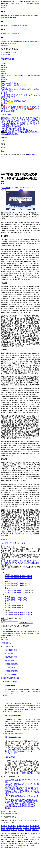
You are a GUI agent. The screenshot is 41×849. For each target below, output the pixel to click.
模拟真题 (17, 25)
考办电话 (4, 65)
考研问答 (30, 89)
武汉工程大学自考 (26, 122)
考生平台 (13, 17)
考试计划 (10, 83)
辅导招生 (31, 15)
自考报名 (4, 67)
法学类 (13, 95)
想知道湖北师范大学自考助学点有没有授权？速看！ (22, 788)
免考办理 (10, 633)
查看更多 (8, 808)
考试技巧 (17, 33)
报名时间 (17, 15)
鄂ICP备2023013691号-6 (14, 845)
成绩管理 (24, 41)
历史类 (23, 95)
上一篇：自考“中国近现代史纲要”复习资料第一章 (17, 561)
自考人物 (10, 101)
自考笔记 (4, 99)
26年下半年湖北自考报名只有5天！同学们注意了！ (22, 800)
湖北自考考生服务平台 (14, 828)
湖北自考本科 (5, 830)
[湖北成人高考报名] (7, 130)
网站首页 (4, 79)
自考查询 (4, 69)
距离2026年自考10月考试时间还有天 (13, 75)
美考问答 (10, 91)
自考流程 (4, 631)
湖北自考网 (12, 132)
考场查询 (4, 33)
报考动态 (4, 81)
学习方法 (17, 101)
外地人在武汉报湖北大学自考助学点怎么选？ (20, 806)
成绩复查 (36, 631)
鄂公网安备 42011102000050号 (12, 847)
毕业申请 (17, 41)
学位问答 (23, 89)
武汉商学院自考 (31, 120)
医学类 (13, 97)
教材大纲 (33, 107)
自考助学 (10, 635)
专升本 (3, 111)
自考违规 (4, 633)
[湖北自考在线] (6, 128)
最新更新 (21, 830)
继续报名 (11, 41)
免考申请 (11, 25)
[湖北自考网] (7, 59)
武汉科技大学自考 (15, 126)
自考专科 (13, 43)
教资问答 (4, 91)
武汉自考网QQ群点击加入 (17, 835)
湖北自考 (4, 826)
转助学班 (31, 41)
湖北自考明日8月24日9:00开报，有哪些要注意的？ (22, 802)
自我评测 (24, 15)
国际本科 (15, 111)
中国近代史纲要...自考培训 (31, 773)
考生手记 (4, 101)
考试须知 (11, 33)
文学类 (18, 95)
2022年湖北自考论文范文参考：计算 (13, 543)
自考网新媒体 (5, 54)
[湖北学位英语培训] (19, 128)
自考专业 (4, 85)
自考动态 (14, 830)
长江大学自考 (20, 120)
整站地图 (28, 830)
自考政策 (4, 83)
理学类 (28, 95)
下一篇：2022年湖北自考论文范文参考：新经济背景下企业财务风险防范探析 (20, 563)
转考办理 (7, 109)
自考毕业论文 (20, 547)
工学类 (33, 95)
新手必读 (11, 15)
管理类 (3, 97)
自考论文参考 (11, 547)
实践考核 (14, 109)
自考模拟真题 (14, 678)
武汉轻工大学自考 (9, 120)
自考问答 (4, 87)
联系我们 (35, 830)
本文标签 (4, 547)
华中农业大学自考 (23, 118)
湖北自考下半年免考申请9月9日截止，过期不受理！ (22, 790)
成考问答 (10, 89)
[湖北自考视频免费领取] (23, 130)
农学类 (37, 95)
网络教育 (6, 43)
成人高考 (9, 111)
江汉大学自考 (15, 122)
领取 (21, 190)
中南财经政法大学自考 (8, 118)
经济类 (8, 95)
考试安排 (4, 25)
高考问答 (36, 89)
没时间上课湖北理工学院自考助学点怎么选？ (20, 804)
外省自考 (23, 101)
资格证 (3, 71)
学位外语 (4, 635)
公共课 (3, 95)
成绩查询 (4, 41)
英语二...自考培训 (31, 709)
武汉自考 (26, 828)
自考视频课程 (5, 678)
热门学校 (8, 114)
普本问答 (17, 89)
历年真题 (4, 93)
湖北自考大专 (34, 828)
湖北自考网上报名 (23, 826)
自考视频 (4, 73)
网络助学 (24, 25)
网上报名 (4, 103)
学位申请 (36, 109)
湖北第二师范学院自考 (16, 124)
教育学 (8, 97)
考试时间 (13, 107)
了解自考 (4, 15)
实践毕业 (17, 83)
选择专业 (6, 17)
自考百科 (4, 89)
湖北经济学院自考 (31, 124)
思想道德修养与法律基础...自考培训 (20, 751)
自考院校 (10, 85)
